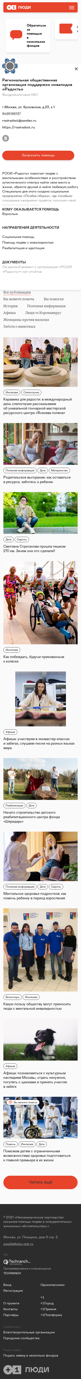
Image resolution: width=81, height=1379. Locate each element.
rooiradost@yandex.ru (19, 120)
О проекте (11, 1303)
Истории (10, 306)
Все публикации (17, 292)
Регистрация (13, 1290)
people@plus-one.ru (18, 1244)
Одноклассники (52, 1285)
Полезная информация (46, 306)
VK (5, 138)
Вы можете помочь (18, 299)
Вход (7, 1285)
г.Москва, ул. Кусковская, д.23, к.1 (28, 107)
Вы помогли (54, 299)
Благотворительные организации (19, 1332)
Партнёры (10, 1315)
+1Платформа (51, 1315)
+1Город (47, 1303)
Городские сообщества (21, 1338)
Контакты (10, 1309)
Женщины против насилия (26, 320)
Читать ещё (40, 1182)
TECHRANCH (12, 1273)
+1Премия (48, 1309)
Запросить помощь (38, 155)
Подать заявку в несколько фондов (21, 1355)
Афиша (9, 313)
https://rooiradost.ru (18, 127)
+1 (42, 1297)
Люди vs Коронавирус (43, 313)
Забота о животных (19, 326)
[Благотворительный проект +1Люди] (30, 7)
